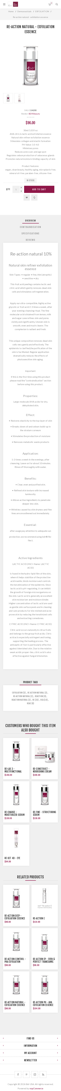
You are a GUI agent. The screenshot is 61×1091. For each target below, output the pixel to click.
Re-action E (39, 918)
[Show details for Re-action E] (44, 898)
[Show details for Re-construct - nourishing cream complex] (44, 751)
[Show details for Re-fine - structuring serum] (44, 794)
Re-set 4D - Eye (12, 858)
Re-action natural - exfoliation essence (15, 1004)
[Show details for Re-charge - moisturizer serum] (16, 794)
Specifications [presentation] (30, 233)
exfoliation (17, 692)
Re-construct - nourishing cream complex (42, 771)
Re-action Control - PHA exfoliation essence (15, 962)
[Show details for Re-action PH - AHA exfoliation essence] (44, 984)
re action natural (36, 692)
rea (42, 699)
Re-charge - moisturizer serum (15, 813)
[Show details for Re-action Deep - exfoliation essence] (16, 898)
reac (29, 703)
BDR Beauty (34, 113)
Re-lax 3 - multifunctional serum (13, 771)
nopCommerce (36, 1088)
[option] (8, 98)
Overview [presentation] (30, 220)
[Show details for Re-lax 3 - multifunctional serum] (16, 751)
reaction (39, 696)
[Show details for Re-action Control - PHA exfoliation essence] (16, 941)
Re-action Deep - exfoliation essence (15, 917)
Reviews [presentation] (30, 239)
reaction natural (20, 699)
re (33, 699)
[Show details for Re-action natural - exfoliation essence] (16, 984)
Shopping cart (51, 3)
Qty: (8, 189)
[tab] (30, 220)
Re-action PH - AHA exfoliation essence (43, 1004)
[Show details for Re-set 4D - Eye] (16, 838)
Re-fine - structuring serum (44, 813)
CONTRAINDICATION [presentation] (30, 227)
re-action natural (21, 696)
